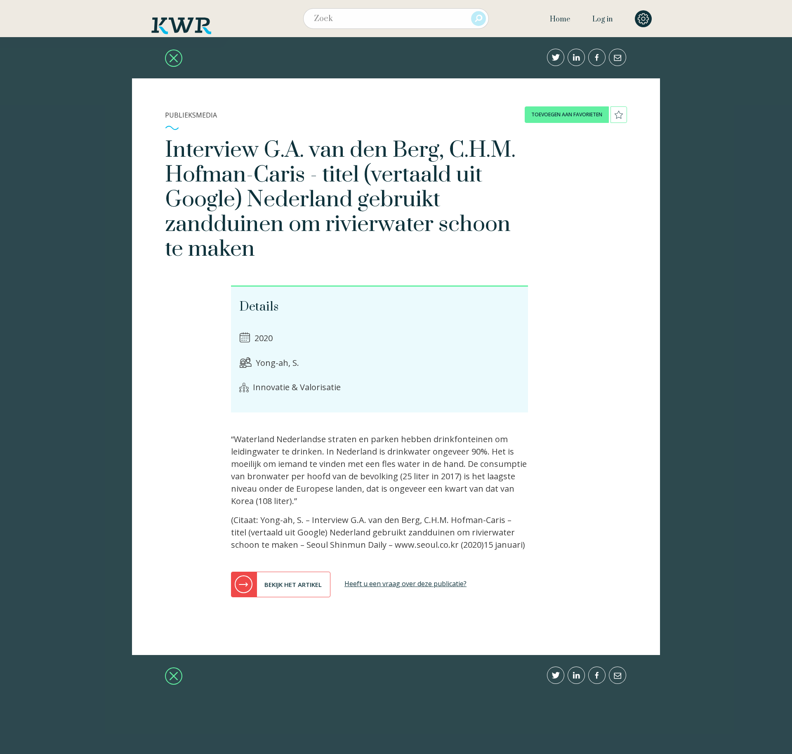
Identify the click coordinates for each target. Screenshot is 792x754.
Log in (602, 19)
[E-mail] (617, 57)
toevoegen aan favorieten (566, 114)
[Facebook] (597, 57)
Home (560, 19)
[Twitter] (555, 57)
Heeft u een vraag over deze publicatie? (405, 583)
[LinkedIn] (576, 57)
